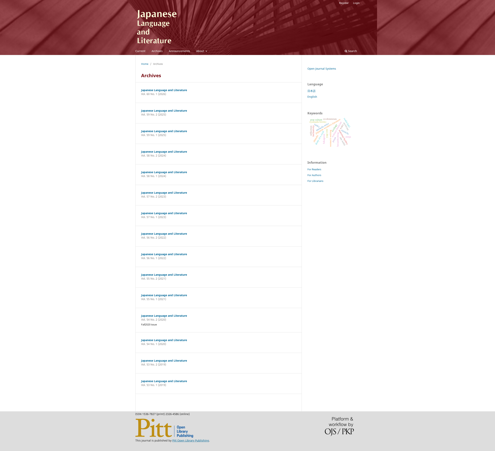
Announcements (179, 51)
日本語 (311, 91)
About (200, 51)
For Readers (314, 169)
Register (344, 3)
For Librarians (315, 181)
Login (356, 3)
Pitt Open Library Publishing (190, 440)
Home (144, 64)
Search (352, 51)
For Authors (314, 175)
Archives (157, 51)
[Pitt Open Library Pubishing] (164, 436)
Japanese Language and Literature (164, 90)
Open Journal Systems (321, 68)
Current (140, 51)
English (312, 96)
